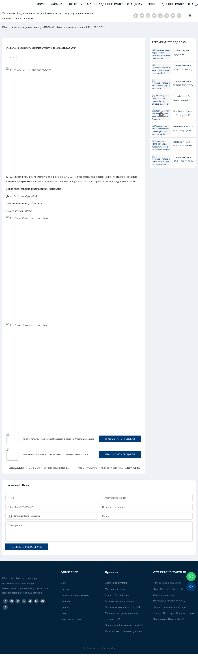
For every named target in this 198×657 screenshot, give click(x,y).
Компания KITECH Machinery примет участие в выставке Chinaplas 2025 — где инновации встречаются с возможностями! (182, 144)
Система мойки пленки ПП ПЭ (122, 607)
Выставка (33, 27)
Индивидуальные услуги (75, 595)
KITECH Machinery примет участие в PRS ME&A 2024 (74, 27)
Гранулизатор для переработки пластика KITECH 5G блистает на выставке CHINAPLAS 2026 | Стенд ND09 (183, 52)
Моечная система (115, 589)
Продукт (65, 589)
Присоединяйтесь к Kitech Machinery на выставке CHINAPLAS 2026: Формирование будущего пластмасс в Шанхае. (183, 83)
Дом (63, 583)
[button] (197, 4)
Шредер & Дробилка (117, 595)
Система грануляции (116, 583)
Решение (66, 601)
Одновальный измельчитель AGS (124, 625)
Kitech (6, 27)
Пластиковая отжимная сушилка (123, 631)
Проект (65, 607)
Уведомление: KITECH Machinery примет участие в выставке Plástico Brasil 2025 (183, 128)
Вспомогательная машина (119, 601)
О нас (64, 613)
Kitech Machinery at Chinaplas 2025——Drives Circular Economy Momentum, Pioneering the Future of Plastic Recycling (183, 113)
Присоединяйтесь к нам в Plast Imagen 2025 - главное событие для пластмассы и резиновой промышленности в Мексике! (183, 159)
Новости (19, 27)
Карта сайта (108, 648)
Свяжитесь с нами (71, 619)
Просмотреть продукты (120, 439)
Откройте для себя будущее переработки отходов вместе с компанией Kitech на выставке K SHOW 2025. (183, 98)
